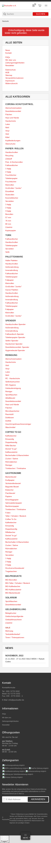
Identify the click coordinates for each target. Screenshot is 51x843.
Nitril (7, 127)
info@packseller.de (16, 700)
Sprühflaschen (11, 395)
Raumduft (9, 414)
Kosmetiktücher (11, 198)
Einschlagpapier (12, 500)
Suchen (40, 14)
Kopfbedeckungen (12, 140)
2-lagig (8, 172)
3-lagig (8, 211)
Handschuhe (10, 121)
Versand (34, 818)
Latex (7, 124)
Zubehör (8, 227)
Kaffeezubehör (11, 452)
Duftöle (8, 421)
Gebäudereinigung (13, 388)
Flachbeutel (10, 493)
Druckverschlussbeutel (14, 568)
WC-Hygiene (10, 385)
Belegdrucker (10, 613)
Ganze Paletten (11, 290)
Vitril (7, 134)
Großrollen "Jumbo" (13, 188)
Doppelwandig (11, 442)
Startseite (5, 21)
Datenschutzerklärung (38, 789)
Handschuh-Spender (13, 344)
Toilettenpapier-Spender (15, 337)
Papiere (8, 496)
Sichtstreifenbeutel (13, 483)
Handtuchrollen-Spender (15, 324)
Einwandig (9, 439)
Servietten (9, 201)
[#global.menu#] (46, 5)
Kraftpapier (10, 480)
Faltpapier (9, 280)
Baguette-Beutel (12, 487)
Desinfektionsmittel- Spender (17, 347)
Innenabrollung (11, 270)
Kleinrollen (9, 185)
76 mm (8, 221)
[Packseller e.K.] (9, 5)
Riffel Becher (10, 446)
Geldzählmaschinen (13, 620)
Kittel (7, 137)
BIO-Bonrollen (11, 580)
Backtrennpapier (12, 506)
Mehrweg (9, 631)
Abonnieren (38, 799)
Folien (7, 513)
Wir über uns (6, 718)
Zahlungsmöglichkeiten (10, 721)
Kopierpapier (10, 230)
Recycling (9, 155)
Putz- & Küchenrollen (14, 162)
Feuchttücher (10, 175)
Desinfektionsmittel (13, 111)
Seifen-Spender (11, 341)
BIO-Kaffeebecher (12, 586)
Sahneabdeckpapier (13, 503)
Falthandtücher (11, 165)
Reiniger (8, 391)
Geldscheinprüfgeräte (14, 616)
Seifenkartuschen (12, 382)
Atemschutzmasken (13, 108)
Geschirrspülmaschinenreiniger (18, 424)
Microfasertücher (12, 411)
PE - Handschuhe (12, 378)
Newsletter (6, 725)
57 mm (8, 217)
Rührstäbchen (11, 462)
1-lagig (8, 169)
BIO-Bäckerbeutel (12, 593)
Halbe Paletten (11, 260)
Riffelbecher (10, 532)
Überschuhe (10, 144)
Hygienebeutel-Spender (15, 350)
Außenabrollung (12, 267)
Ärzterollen (9, 195)
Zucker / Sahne (11, 459)
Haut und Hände (12, 118)
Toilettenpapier (11, 178)
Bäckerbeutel (10, 477)
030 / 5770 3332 (13, 691)
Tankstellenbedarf (12, 634)
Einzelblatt (9, 191)
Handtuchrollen (11, 152)
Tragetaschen (11, 571)
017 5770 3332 (14, 694)
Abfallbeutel (10, 398)
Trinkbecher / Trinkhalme (15, 468)
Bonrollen (9, 214)
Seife (7, 252)
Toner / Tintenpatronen (14, 637)
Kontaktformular (8, 687)
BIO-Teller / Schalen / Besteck (17, 583)
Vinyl (7, 131)
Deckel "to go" (11, 449)
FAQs (4, 714)
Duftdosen (9, 417)
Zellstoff (8, 159)
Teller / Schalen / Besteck (15, 516)
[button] (47, 672)
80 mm (8, 224)
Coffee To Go (10, 519)
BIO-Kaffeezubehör (13, 590)
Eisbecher (9, 490)
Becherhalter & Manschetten (17, 455)
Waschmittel (10, 427)
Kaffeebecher (10, 436)
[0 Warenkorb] (40, 5)
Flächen (8, 114)
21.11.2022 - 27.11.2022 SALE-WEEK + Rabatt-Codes (25, 660)
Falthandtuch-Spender (14, 334)
